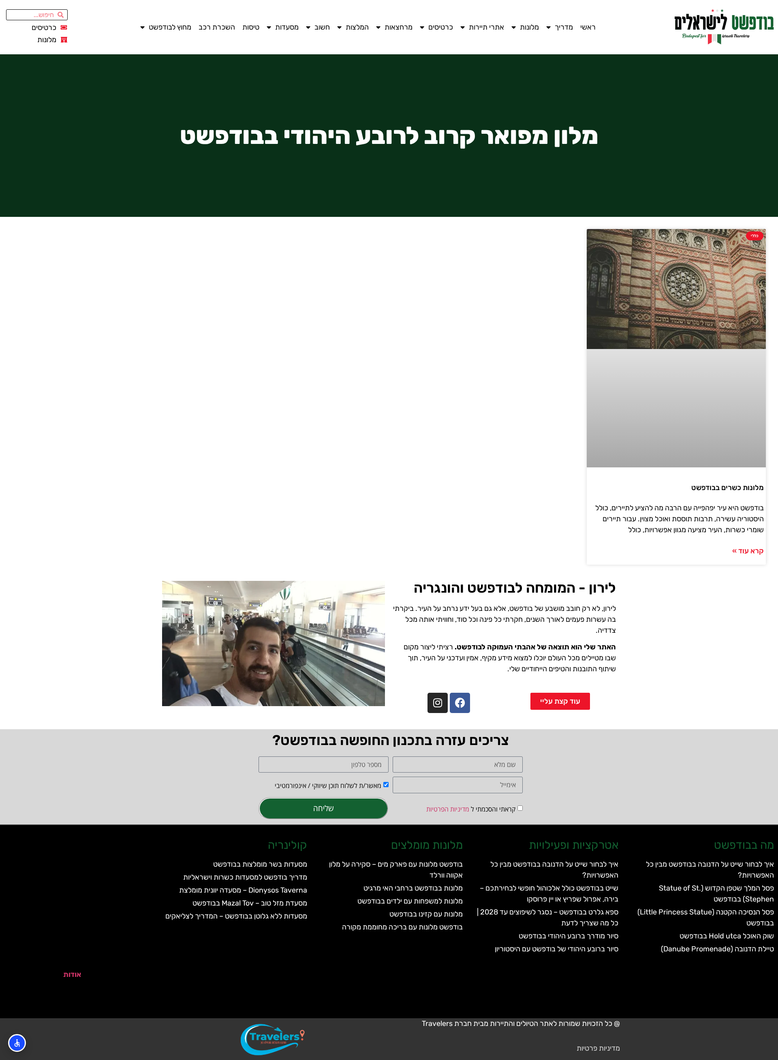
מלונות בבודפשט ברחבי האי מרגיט (413, 888)
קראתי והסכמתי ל (470, 809)
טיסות (250, 27)
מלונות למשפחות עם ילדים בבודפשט (410, 901)
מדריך (564, 27)
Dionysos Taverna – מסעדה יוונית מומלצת (243, 890)
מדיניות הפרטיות (447, 809)
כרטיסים (440, 27)
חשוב (322, 27)
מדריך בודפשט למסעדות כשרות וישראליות (245, 877)
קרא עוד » (748, 550)
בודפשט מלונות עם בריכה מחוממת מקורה (402, 927)
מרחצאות (399, 27)
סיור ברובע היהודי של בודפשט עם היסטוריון (556, 948)
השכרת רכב (217, 27)
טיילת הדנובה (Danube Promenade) (717, 948)
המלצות (357, 27)
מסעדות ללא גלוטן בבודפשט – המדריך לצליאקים (236, 916)
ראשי (588, 27)
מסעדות (287, 27)
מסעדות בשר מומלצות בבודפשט (260, 864)
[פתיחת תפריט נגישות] (17, 1043)
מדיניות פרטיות (598, 1048)
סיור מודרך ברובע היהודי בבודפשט (568, 936)
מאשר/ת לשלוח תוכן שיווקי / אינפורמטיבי (328, 785)
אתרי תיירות (486, 27)
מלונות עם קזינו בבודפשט (426, 914)
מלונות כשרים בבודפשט (727, 487)
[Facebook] (460, 703)
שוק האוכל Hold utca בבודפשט (727, 936)
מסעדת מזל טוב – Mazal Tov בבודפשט (249, 903)
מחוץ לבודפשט (170, 27)
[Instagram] (437, 703)
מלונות (529, 27)
